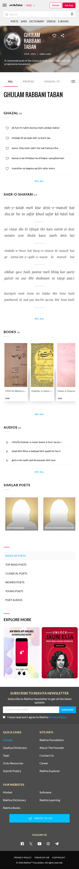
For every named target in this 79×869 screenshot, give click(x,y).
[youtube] (39, 844)
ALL (10, 81)
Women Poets (14, 582)
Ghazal (52, 81)
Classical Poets (16, 573)
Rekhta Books (11, 807)
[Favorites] (54, 35)
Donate (55, 5)
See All (39, 181)
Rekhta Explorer (50, 770)
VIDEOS (51, 21)
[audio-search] (72, 14)
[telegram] (57, 844)
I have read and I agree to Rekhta (37, 717)
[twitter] (31, 844)
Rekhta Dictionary (14, 800)
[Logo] (16, 5)
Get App (69, 5)
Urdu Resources (13, 763)
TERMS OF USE (41, 857)
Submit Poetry (12, 770)
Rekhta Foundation (52, 739)
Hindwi (7, 792)
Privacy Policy (58, 717)
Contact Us (47, 755)
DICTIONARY (36, 21)
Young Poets (14, 591)
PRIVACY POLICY (23, 857)
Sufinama (45, 792)
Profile (28, 81)
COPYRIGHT (58, 857)
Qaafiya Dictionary (15, 747)
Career (44, 763)
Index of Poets (15, 555)
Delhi (42, 54)
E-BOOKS (63, 21)
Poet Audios (13, 600)
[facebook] (22, 844)
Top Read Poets (15, 564)
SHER (24, 21)
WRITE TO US (43, 818)
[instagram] (48, 844)
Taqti (6, 755)
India (48, 54)
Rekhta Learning (50, 800)
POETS (14, 21)
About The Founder (52, 747)
